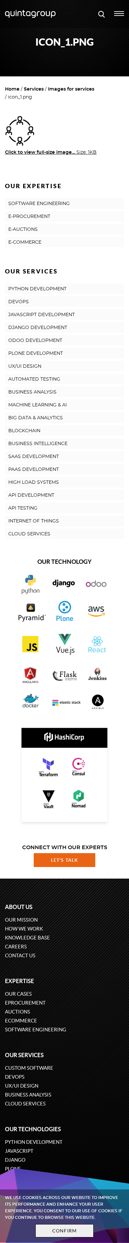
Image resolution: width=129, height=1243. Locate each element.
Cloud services (25, 1103)
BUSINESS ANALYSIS (32, 392)
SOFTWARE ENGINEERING (39, 203)
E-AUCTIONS (23, 229)
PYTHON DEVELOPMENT (37, 289)
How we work (24, 929)
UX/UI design (21, 1086)
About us (18, 907)
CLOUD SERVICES (29, 534)
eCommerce (21, 1020)
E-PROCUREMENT (29, 216)
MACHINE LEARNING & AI (37, 405)
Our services (24, 1055)
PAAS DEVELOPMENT (33, 469)
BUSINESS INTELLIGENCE (37, 443)
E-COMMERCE (24, 242)
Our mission (21, 920)
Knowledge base (27, 937)
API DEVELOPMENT (31, 495)
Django (15, 1160)
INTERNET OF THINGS (33, 521)
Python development (34, 1142)
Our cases (18, 994)
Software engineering (35, 1029)
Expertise (19, 981)
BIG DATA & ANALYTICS (35, 418)
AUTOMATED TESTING (34, 379)
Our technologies (33, 1129)
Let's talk (64, 860)
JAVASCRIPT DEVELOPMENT (41, 314)
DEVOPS (18, 302)
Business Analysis (28, 1095)
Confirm (64, 1230)
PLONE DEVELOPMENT (35, 353)
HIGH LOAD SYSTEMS (33, 482)
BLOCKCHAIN (24, 431)
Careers (16, 946)
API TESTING (22, 508)
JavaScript (19, 1151)
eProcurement (25, 1003)
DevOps (14, 1077)
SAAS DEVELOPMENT (33, 456)
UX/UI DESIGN (24, 366)
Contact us (20, 955)
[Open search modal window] (101, 14)
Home (12, 89)
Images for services (71, 89)
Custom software (29, 1068)
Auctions (17, 1012)
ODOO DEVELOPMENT (35, 340)
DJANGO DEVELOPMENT (37, 327)
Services (34, 89)
